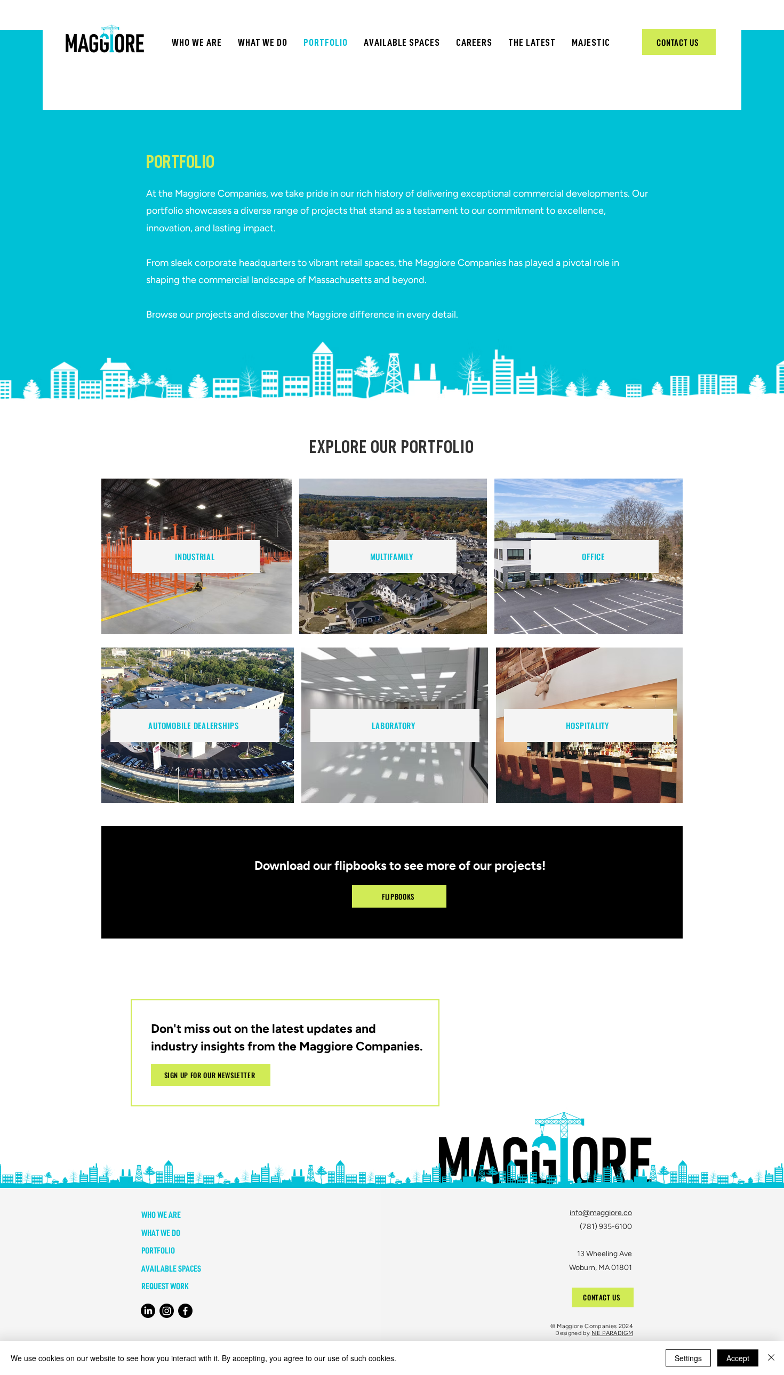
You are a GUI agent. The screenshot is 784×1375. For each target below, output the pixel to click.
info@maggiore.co (601, 1212)
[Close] (771, 1357)
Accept (737, 1358)
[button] (197, 42)
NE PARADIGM (612, 1333)
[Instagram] (166, 1311)
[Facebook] (185, 1311)
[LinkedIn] (148, 1311)
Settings (688, 1358)
